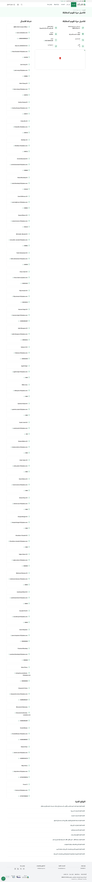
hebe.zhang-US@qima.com (20, 89)
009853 (26, 208)
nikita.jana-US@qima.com (20, 390)
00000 (26, 584)
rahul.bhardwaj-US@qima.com (19, 183)
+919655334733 (24, 758)
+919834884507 (24, 739)
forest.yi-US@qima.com (21, 790)
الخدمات (63, 4)
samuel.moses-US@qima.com (19, 221)
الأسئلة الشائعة (83, 874)
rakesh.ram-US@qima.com (20, 752)
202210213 (25, 302)
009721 (26, 151)
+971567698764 (24, 777)
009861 (26, 245)
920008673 (83, 868)
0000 (26, 377)
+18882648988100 (23, 38)
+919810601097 (24, 321)
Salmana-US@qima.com (21, 353)
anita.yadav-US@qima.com (20, 466)
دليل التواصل (65, 874)
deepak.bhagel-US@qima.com (19, 522)
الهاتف (52, 38)
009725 (26, 132)
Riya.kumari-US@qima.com (20, 296)
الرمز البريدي (77, 38)
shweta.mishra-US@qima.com (19, 447)
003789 (26, 57)
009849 (26, 170)
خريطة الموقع (77, 874)
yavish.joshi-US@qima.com (20, 428)
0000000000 (24, 641)
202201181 (25, 283)
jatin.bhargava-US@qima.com (19, 334)
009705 (26, 95)
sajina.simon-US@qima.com (20, 560)
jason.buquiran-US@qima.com (19, 635)
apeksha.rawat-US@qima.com (19, 409)
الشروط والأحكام (80, 879)
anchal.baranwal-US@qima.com (19, 164)
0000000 (25, 566)
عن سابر (68, 4)
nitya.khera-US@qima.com (20, 771)
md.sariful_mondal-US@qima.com (18, 239)
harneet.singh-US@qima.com (19, 315)
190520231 (25, 339)
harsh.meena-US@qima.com (20, 484)
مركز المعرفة (56, 4)
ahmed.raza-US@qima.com (20, 503)
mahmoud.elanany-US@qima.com (18, 579)
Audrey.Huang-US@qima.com (19, 108)
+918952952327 (24, 699)
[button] (60, 58)
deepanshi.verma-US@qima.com (19, 694)
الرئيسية (73, 4)
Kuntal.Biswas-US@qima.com (19, 733)
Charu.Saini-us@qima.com (20, 277)
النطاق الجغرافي (50, 26)
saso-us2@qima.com (22, 32)
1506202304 (24, 358)
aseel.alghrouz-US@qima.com (19, 202)
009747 (26, 113)
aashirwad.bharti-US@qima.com (19, 597)
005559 (26, 264)
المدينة (51, 32)
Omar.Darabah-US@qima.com (19, 51)
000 (27, 434)
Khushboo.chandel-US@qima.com (18, 541)
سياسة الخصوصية (74, 879)
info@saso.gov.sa (41, 868)
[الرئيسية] (80, 4)
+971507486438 (24, 796)
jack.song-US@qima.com (21, 70)
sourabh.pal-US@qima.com (20, 616)
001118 (26, 189)
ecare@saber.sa (61, 868)
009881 (26, 76)
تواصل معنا (49, 4)
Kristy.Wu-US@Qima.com (20, 126)
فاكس (79, 44)
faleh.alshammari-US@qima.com (19, 258)
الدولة (79, 32)
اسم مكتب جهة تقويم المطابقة (74, 26)
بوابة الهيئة (84, 879)
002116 (26, 226)
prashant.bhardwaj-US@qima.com (18, 654)
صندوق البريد (50, 44)
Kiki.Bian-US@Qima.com (21, 145)
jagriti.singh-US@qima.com (20, 371)
